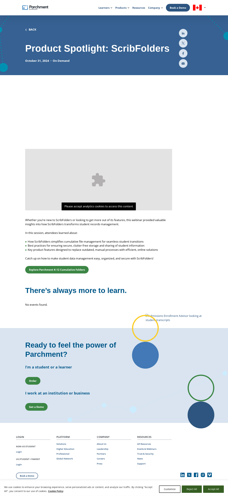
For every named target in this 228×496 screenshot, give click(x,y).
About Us (101, 443)
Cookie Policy (55, 491)
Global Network (64, 458)
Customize (170, 489)
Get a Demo (36, 407)
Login (19, 451)
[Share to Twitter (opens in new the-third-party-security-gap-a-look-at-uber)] (183, 43)
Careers (101, 458)
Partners (101, 453)
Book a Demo (178, 7)
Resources (138, 7)
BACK (32, 29)
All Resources (144, 443)
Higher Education (65, 448)
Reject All (192, 489)
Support (141, 463)
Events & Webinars (146, 448)
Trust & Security (145, 453)
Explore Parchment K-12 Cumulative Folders (57, 269)
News (140, 458)
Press (99, 463)
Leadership (102, 448)
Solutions (61, 443)
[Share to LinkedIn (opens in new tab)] (183, 33)
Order (33, 380)
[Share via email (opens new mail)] (183, 63)
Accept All (213, 489)
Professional (62, 453)
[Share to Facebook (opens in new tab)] (183, 53)
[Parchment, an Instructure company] (35, 8)
